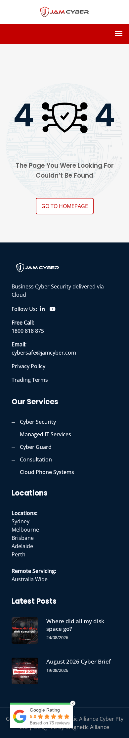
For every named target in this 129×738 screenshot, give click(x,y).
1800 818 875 (28, 330)
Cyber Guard (36, 447)
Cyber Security (38, 421)
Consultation (36, 459)
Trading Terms (30, 379)
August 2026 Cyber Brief (78, 661)
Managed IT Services (45, 434)
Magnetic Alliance (87, 727)
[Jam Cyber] (64, 11)
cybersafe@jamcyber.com (44, 352)
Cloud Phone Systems (47, 472)
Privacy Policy (28, 366)
